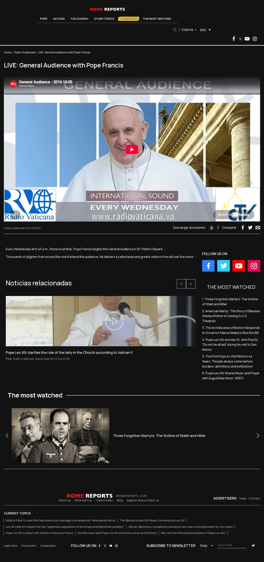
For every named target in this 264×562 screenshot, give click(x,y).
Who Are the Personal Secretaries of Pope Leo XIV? (193, 533)
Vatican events (44, 359)
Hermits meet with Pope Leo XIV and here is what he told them (117, 533)
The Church (79, 18)
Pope (43, 18)
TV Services (128, 18)
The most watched (157, 18)
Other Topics (104, 18)
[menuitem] (204, 29)
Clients (187, 29)
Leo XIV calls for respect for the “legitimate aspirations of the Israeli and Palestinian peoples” (65, 527)
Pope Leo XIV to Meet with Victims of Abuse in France (39, 533)
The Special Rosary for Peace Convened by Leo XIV (152, 520)
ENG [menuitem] (203, 30)
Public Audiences (25, 52)
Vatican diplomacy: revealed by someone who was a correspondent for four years (180, 527)
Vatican (59, 18)
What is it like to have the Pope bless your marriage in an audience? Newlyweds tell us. (61, 520)
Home (8, 52)
